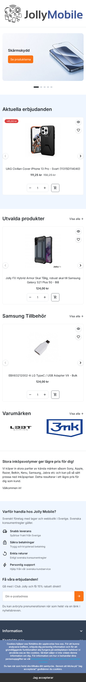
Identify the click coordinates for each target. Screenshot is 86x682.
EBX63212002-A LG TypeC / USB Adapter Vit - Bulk (43, 375)
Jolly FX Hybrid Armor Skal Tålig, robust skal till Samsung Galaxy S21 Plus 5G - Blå (43, 280)
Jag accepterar (43, 677)
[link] (43, 57)
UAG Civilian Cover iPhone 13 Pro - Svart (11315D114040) (43, 168)
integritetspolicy (40, 659)
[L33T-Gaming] (22, 428)
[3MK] (65, 428)
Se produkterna (20, 59)
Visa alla (76, 218)
